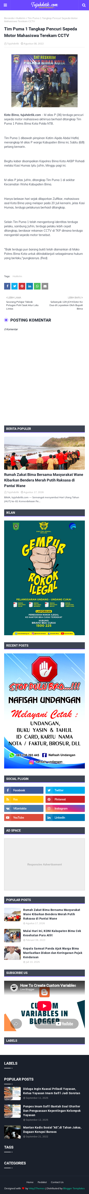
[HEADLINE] (44, 453)
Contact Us (57, 1182)
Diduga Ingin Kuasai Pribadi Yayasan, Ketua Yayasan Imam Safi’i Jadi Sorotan (51, 1091)
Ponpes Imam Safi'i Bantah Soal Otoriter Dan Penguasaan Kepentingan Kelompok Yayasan (52, 1111)
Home (30, 1182)
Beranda (9, 18)
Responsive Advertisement (44, 864)
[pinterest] (65, 799)
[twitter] (65, 790)
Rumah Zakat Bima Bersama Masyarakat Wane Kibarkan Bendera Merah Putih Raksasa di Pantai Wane (43, 480)
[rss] (23, 799)
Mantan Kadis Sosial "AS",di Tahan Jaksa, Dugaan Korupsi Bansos (52, 1129)
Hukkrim (20, 18)
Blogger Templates (74, 1188)
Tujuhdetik (13, 43)
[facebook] (23, 790)
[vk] (23, 808)
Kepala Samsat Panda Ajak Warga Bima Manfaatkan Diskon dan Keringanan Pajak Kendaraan (52, 953)
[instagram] (65, 808)
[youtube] (23, 817)
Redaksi (42, 1182)
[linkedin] (65, 817)
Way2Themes (37, 1188)
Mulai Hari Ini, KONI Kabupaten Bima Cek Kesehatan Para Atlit (52, 933)
